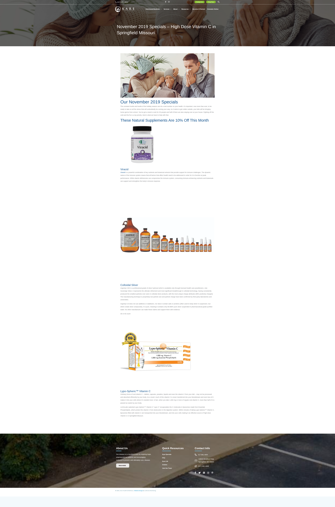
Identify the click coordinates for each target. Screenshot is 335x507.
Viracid (124, 169)
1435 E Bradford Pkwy (206, 459)
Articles (164, 464)
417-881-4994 (203, 455)
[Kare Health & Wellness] (124, 9)
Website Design (138, 490)
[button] (218, 2)
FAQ (163, 458)
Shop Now (211, 2)
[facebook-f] (166, 2)
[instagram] (169, 2)
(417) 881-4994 (122, 2)
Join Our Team (167, 468)
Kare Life (165, 461)
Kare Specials (166, 454)
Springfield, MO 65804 (206, 462)
